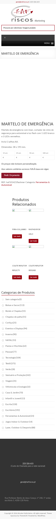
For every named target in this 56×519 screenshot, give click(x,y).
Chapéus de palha (15, 317)
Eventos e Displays (16, 328)
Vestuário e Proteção (17, 375)
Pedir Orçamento (12, 175)
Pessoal (10, 352)
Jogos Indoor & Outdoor (18, 422)
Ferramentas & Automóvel (19, 416)
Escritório (12, 410)
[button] (47, 43)
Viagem (10, 381)
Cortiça (10, 323)
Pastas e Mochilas (15, 346)
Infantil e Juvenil (15, 398)
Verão (10, 369)
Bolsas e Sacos (14, 305)
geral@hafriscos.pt (22, 2)
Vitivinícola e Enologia (17, 387)
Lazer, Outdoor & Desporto (20, 428)
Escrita (11, 404)
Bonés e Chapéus (15, 311)
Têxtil (10, 363)
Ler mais (17, 236)
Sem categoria (13, 299)
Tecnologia (13, 358)
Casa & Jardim (14, 393)
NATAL (10, 340)
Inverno (10, 334)
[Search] (52, 28)
